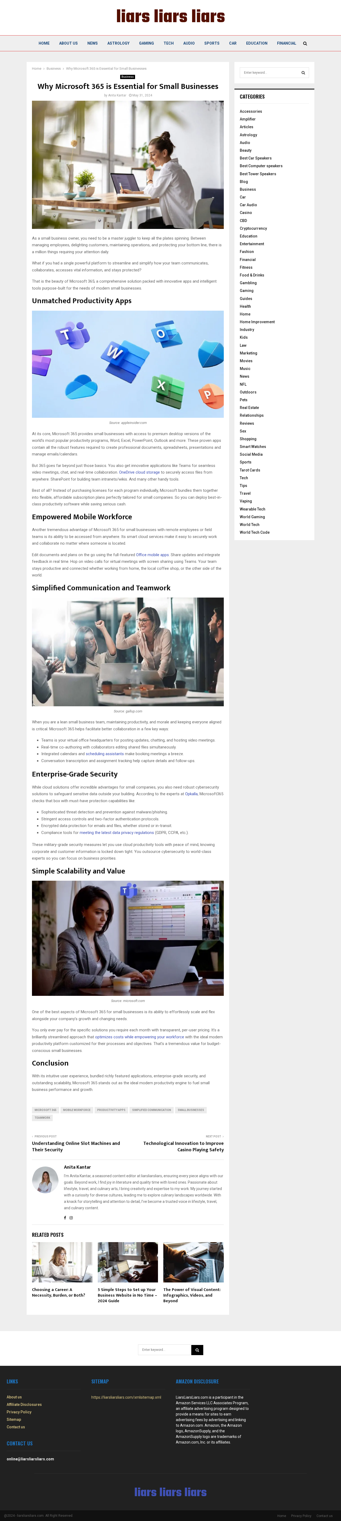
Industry (247, 329)
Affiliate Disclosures (24, 1404)
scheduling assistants (105, 753)
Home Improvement (257, 322)
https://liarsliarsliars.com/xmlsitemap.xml (126, 1397)
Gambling (248, 283)
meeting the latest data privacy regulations (117, 832)
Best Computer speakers (261, 166)
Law (243, 345)
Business (127, 76)
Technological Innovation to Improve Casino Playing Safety (183, 1147)
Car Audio (248, 205)
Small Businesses (191, 1110)
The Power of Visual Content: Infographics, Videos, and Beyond (192, 1295)
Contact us (16, 1427)
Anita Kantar (117, 95)
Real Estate (249, 407)
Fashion (247, 251)
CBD (243, 221)
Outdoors (248, 392)
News (92, 43)
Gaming (146, 43)
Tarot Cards (250, 470)
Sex (243, 431)
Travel (245, 493)
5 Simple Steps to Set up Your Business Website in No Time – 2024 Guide (127, 1295)
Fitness (246, 267)
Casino (246, 212)
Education (256, 43)
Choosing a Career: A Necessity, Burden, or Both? (58, 1292)
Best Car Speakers (256, 158)
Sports (212, 43)
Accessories (251, 111)
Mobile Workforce (77, 1110)
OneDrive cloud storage (139, 472)
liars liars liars (170, 17)
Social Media (251, 454)
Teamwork (42, 1117)
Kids (244, 337)
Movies (246, 361)
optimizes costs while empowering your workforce (139, 1037)
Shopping (248, 439)
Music (245, 368)
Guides (246, 299)
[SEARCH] (303, 72)
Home (44, 43)
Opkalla (191, 793)
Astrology (118, 43)
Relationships (252, 415)
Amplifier (248, 119)
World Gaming (252, 517)
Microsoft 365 (45, 1110)
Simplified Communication (151, 1110)
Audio (189, 43)
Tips (243, 485)
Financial (286, 43)
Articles (246, 127)
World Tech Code (255, 532)
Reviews (247, 423)
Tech (169, 43)
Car (233, 43)
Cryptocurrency (253, 228)
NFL (243, 384)
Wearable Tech (252, 509)
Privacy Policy (19, 1412)
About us (68, 43)
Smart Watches (253, 446)
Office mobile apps (152, 554)
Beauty (245, 150)
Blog (244, 182)
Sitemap (14, 1419)
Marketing (248, 353)
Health (245, 306)
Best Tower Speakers (258, 174)
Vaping (246, 501)
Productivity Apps (111, 1110)
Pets (243, 400)
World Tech (249, 524)
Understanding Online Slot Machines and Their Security (76, 1147)
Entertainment (252, 244)
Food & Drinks (252, 275)
